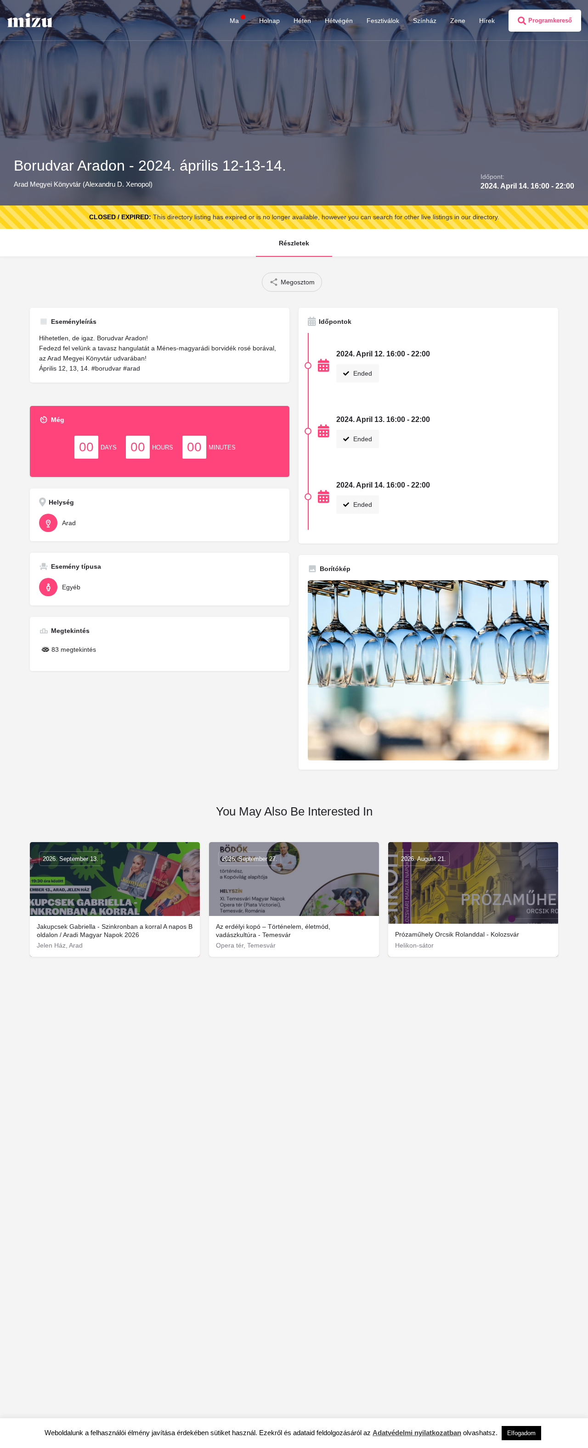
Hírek (487, 20)
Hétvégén (339, 20)
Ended (361, 373)
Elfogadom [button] (521, 1433)
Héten (302, 20)
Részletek (294, 243)
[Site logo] (31, 19)
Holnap (269, 20)
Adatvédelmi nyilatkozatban (417, 1433)
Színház (424, 20)
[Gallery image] (428, 670)
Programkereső (550, 20)
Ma (234, 20)
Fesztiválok (383, 20)
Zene (457, 20)
